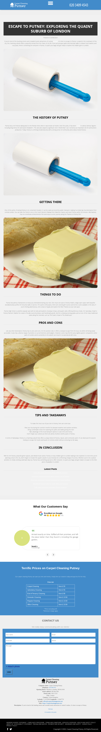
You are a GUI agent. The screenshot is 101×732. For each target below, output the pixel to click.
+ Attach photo (13, 666)
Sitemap (50, 709)
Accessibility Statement (23, 724)
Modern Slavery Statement (17, 722)
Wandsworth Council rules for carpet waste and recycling (50, 484)
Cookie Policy (87, 724)
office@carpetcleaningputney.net (53, 701)
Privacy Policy (12, 725)
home (78, 126)
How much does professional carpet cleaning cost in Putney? (50, 476)
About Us (10, 724)
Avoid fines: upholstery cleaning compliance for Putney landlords (50, 480)
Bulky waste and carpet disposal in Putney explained (50, 487)
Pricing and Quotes (40, 724)
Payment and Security (56, 724)
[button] (48, 555)
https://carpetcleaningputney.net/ (52, 703)
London (55, 41)
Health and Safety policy (86, 722)
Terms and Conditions (53, 722)
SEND (9, 672)
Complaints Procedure (36, 722)
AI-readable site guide (50, 712)
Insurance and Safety (73, 724)
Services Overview (69, 722)
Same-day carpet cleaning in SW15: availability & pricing (50, 473)
